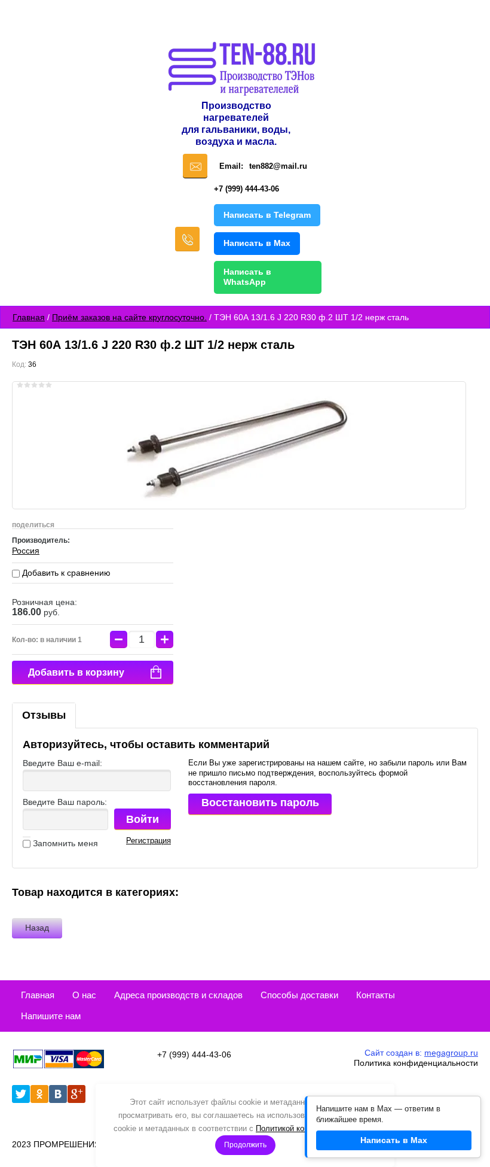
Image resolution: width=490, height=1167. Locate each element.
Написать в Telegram (267, 215)
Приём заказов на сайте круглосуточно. (129, 317)
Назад (37, 927)
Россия (25, 550)
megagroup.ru (451, 1052)
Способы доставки (299, 995)
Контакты (375, 995)
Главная (29, 317)
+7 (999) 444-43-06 (246, 188)
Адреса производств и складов (178, 995)
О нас (84, 995)
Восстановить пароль (260, 803)
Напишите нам (51, 1016)
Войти (142, 819)
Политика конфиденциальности (416, 1063)
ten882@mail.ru (278, 166)
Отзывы (44, 715)
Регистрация (148, 840)
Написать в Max (256, 243)
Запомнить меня (64, 843)
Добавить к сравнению (65, 573)
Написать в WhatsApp (247, 277)
